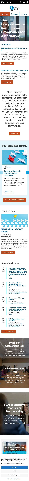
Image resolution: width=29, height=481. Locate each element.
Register (7, 82)
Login (6, 14)
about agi (14, 133)
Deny (14, 471)
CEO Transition (9, 192)
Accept (14, 467)
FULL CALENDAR (8, 331)
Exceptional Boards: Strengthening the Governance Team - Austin (17, 284)
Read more (7, 63)
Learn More (7, 252)
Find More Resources (14, 200)
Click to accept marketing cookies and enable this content (14, 448)
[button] (27, 455)
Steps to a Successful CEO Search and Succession (12, 173)
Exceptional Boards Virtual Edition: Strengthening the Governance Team (17, 309)
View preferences (14, 475)
